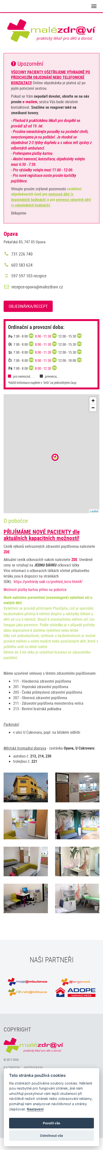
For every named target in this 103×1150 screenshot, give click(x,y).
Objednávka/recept (28, 306)
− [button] (93, 408)
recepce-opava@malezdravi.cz (37, 287)
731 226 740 (21, 254)
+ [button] (93, 401)
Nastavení (35, 1109)
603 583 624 (21, 265)
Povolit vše (51, 1123)
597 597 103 (28, 276)
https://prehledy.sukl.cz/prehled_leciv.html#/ (48, 581)
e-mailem (30, 101)
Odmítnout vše (51, 1136)
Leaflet (94, 511)
